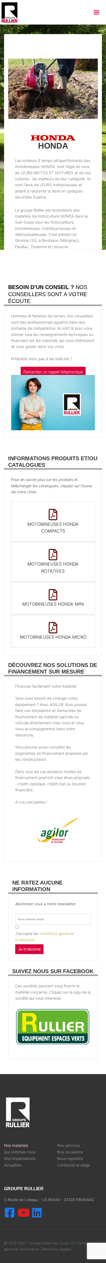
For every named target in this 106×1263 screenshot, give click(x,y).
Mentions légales (57, 1249)
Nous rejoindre (70, 1158)
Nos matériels (16, 1145)
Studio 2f (66, 1243)
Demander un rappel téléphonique (53, 371)
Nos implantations (20, 1158)
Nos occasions (70, 1152)
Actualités (12, 1165)
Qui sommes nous (19, 1152)
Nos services (68, 1145)
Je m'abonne (29, 949)
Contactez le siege (73, 1165)
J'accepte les (44, 936)
